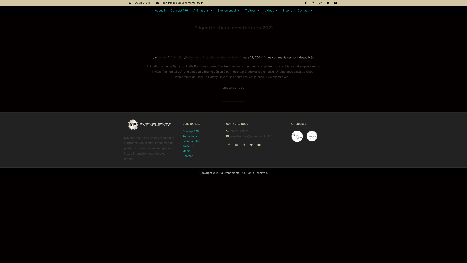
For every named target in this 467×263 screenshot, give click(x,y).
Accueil (160, 10)
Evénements (193, 57)
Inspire (287, 10)
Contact (303, 10)
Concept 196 (179, 10)
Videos (269, 10)
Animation (177, 57)
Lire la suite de (236, 86)
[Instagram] (313, 2)
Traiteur (250, 10)
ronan (162, 57)
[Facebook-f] (305, 2)
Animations (201, 10)
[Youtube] (335, 2)
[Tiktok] (320, 2)
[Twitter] (328, 2)
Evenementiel (227, 10)
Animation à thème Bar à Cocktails (233, 46)
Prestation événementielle (220, 57)
